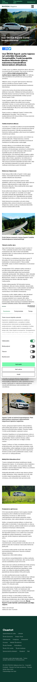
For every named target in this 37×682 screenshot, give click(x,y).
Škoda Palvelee (7, 645)
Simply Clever (19, 636)
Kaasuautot (24, 639)
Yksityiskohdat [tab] (18, 311)
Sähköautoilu (6, 639)
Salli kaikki (18, 364)
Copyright (28, 665)
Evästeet (5, 667)
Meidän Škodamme (15, 642)
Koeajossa (16, 639)
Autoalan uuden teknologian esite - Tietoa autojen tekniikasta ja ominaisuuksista (15, 659)
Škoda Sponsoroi (8, 636)
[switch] (32, 346)
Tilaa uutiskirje (5, 2)
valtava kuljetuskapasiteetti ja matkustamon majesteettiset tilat (14, 74)
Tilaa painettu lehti (17, 2)
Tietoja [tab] (30, 311)
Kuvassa (5, 642)
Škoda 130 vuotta (8, 648)
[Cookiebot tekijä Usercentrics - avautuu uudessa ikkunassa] (27, 306)
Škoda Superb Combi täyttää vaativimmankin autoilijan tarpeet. (18, 602)
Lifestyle (20, 633)
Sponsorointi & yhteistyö (10, 651)
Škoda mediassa (20, 648)
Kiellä (18, 374)
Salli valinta (18, 369)
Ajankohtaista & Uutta (9, 633)
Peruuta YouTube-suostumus (17, 667)
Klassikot (22, 651)
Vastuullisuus (18, 645)
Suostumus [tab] (6, 311)
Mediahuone (31, 2)
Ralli (28, 651)
